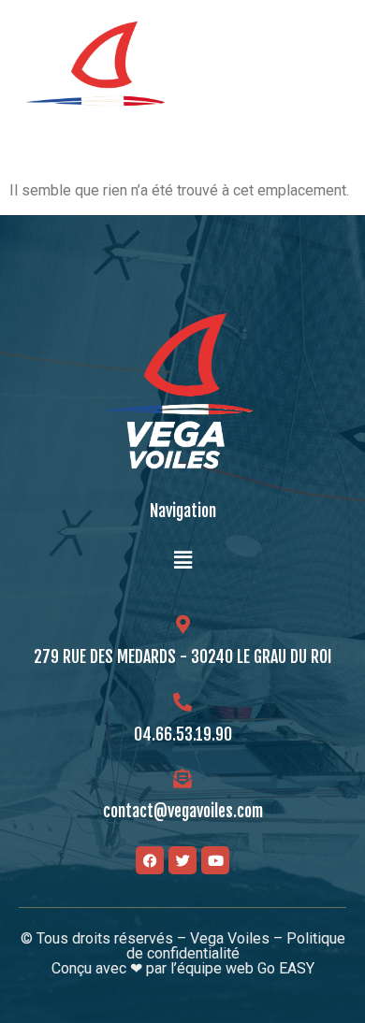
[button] (330, 77)
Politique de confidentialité (235, 945)
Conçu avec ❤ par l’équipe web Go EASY (182, 968)
